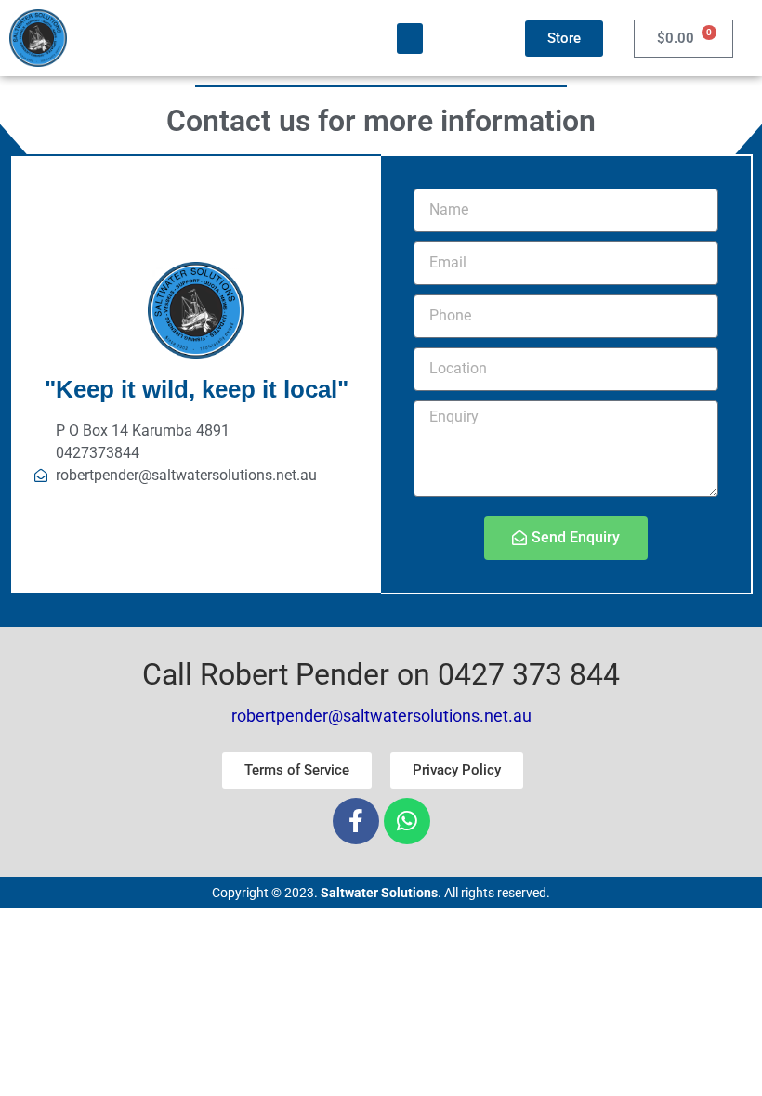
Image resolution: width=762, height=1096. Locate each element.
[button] (410, 38)
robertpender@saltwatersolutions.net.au (381, 715)
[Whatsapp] (407, 821)
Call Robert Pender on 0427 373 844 (381, 674)
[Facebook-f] (356, 821)
